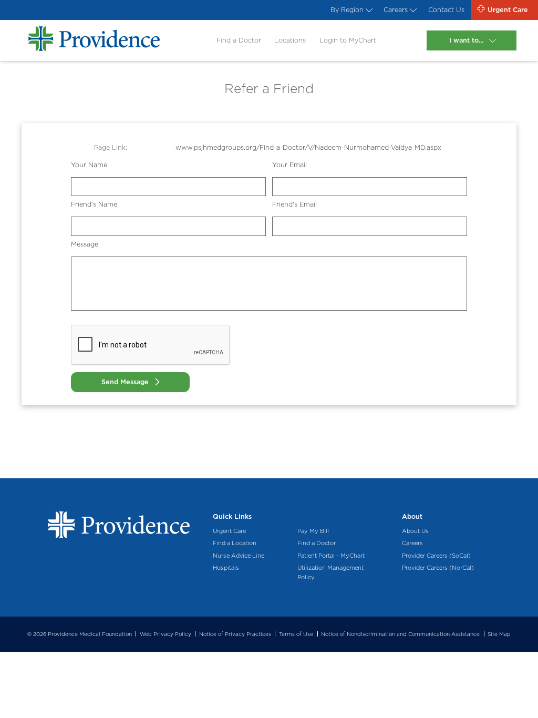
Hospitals (226, 567)
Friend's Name (94, 204)
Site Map (499, 634)
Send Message (125, 382)
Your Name (89, 165)
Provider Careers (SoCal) (436, 555)
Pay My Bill (313, 531)
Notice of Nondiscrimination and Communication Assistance (400, 634)
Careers (396, 10)
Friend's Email (294, 204)
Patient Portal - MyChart (331, 555)
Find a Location (234, 543)
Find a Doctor (238, 40)
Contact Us (446, 10)
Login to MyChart (347, 40)
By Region (347, 10)
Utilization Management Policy (330, 572)
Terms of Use (296, 634)
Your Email (289, 165)
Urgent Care (229, 531)
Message (84, 244)
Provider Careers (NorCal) (438, 567)
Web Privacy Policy (165, 634)
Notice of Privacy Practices (235, 634)
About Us (415, 531)
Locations (290, 40)
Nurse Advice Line (238, 555)
